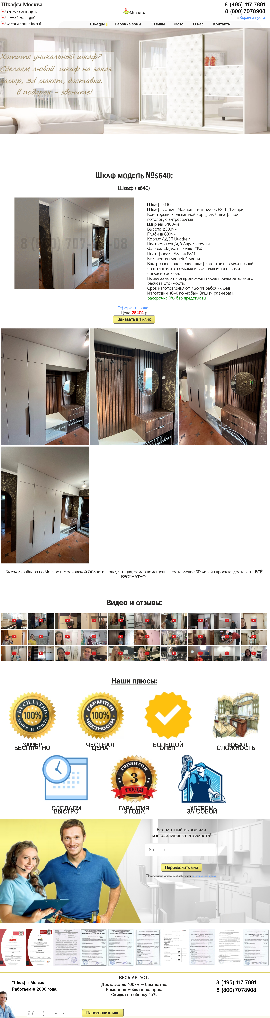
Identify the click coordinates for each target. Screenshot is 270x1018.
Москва (137, 12)
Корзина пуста (252, 17)
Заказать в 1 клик (134, 319)
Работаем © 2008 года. (34, 988)
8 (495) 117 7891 (245, 3)
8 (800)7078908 (245, 10)
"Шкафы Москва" (29, 981)
